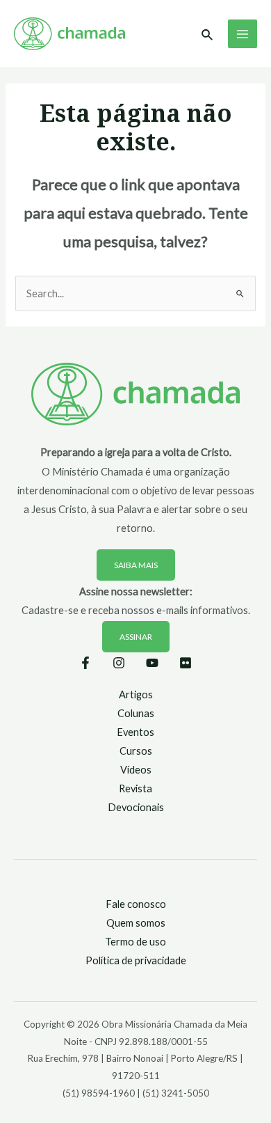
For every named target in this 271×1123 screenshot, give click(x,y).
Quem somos (135, 923)
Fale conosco (136, 904)
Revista (135, 788)
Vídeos (135, 770)
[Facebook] (85, 663)
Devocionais (136, 807)
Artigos (136, 694)
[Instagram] (119, 663)
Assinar (136, 636)
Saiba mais (136, 565)
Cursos (136, 751)
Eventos (135, 732)
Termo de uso (135, 942)
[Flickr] (185, 663)
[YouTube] (152, 663)
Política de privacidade (135, 960)
